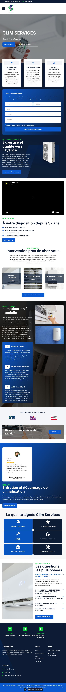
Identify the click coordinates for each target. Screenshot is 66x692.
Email (25, 633)
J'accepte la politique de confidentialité (20, 125)
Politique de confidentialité (35, 689)
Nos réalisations (39, 657)
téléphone (10, 633)
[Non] (63, 688)
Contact (38, 662)
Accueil (37, 650)
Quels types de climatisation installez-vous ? (48, 575)
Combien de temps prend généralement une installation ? (49, 598)
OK (25, 689)
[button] (3, 8)
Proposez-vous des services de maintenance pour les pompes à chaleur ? (47, 591)
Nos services (39, 653)
